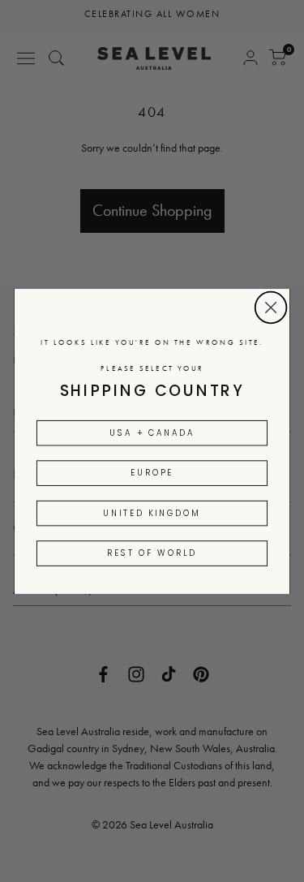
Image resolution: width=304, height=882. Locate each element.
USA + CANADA (151, 432)
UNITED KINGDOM (152, 512)
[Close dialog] (270, 307)
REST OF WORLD (152, 552)
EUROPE (152, 472)
